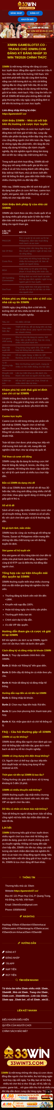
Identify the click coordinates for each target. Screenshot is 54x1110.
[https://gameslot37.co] (27, 5)
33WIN (5, 66)
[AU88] (27, 1097)
